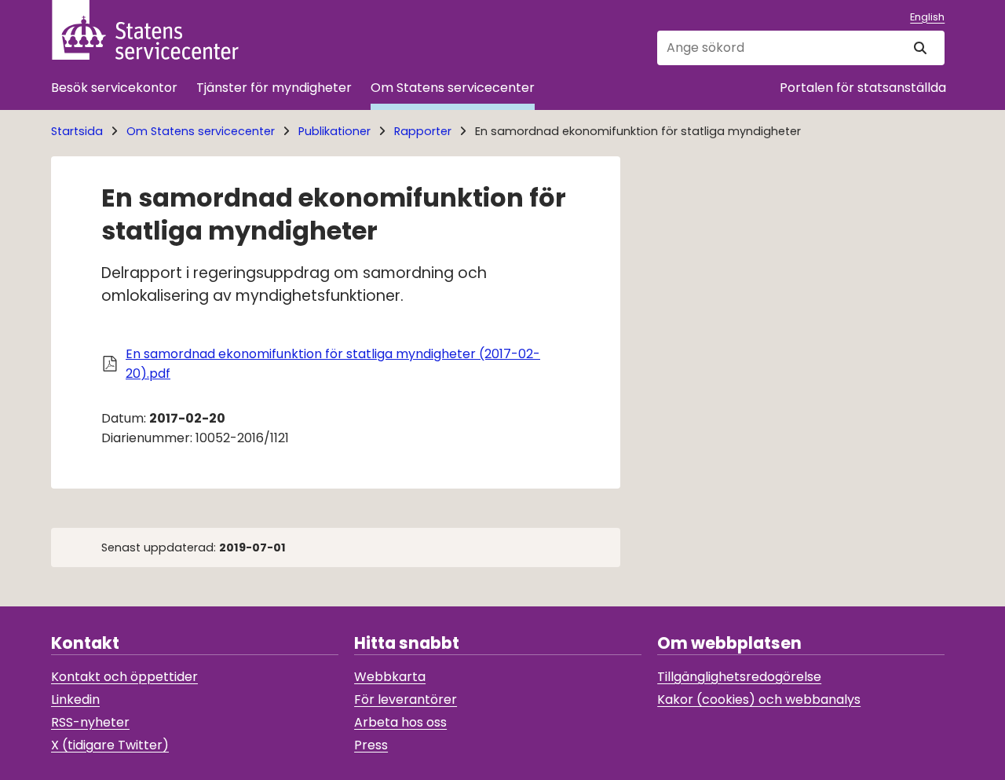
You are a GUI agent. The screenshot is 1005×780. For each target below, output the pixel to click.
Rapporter (422, 131)
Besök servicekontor (114, 88)
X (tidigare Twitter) (110, 745)
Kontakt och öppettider (124, 677)
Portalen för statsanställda (863, 88)
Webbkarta (390, 677)
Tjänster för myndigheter (274, 88)
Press (371, 745)
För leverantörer (405, 699)
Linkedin (75, 699)
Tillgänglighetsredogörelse (739, 677)
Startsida (77, 131)
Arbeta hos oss (400, 722)
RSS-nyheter (90, 722)
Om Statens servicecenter (453, 88)
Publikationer (334, 131)
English (927, 17)
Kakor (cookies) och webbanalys (759, 699)
